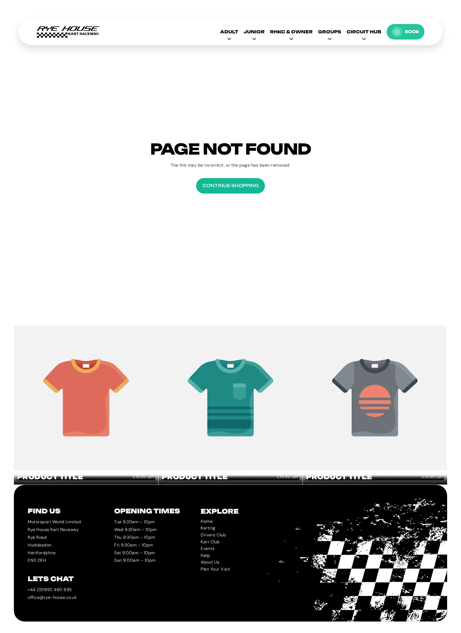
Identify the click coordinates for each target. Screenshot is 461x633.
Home (207, 521)
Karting (208, 528)
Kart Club (210, 542)
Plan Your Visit (215, 569)
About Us (210, 562)
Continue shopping (230, 185)
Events (207, 549)
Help (205, 555)
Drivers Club (213, 535)
